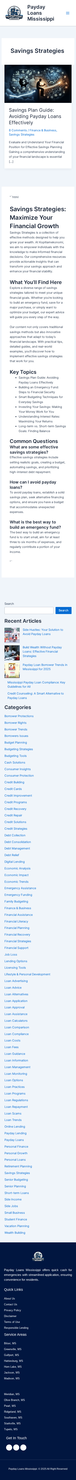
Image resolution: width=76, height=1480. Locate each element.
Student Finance (15, 1219)
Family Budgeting (16, 901)
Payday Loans (14, 1140)
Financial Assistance (18, 915)
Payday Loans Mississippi (40, 13)
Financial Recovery (17, 934)
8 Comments (18, 130)
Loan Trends (13, 1120)
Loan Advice (12, 987)
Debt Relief (11, 855)
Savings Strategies (21, 134)
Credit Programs (15, 802)
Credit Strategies (15, 828)
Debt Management (17, 848)
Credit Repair (13, 815)
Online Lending (14, 1126)
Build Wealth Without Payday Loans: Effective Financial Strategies (42, 651)
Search (9, 604)
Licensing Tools (15, 967)
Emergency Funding (18, 895)
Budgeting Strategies (18, 749)
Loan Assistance (15, 1014)
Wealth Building (14, 1233)
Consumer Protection (19, 775)
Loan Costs (12, 1040)
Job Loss (10, 954)
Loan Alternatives (16, 994)
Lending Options (15, 961)
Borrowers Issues (16, 736)
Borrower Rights (15, 723)
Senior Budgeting (16, 1179)
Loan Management (17, 1067)
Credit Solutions (15, 822)
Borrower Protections (19, 716)
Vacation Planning (16, 1226)
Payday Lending (15, 1133)
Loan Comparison (16, 1027)
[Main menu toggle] (67, 13)
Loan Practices (14, 1087)
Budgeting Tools (15, 756)
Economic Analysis (17, 868)
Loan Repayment (16, 1107)
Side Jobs (11, 1206)
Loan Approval (14, 1007)
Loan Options (13, 1080)
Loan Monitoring (15, 1074)
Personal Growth (16, 1153)
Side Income (12, 1199)
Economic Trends (16, 882)
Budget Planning (15, 742)
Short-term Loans (16, 1193)
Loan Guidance (14, 1054)
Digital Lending (14, 862)
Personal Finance (16, 1146)
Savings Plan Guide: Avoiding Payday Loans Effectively (35, 116)
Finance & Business (43, 130)
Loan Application (16, 1001)
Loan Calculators (16, 1021)
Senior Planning (15, 1186)
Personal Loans (15, 1159)
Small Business (14, 1213)
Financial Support (16, 948)
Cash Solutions (14, 762)
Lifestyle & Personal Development (27, 974)
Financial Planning (16, 928)
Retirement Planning (18, 1166)
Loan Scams (12, 1113)
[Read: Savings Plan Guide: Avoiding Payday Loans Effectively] (37, 83)
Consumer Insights (17, 769)
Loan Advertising (16, 981)
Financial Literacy (16, 921)
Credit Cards (13, 789)
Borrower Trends (15, 729)
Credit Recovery (15, 809)
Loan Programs (15, 1093)
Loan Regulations (16, 1100)
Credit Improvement (18, 795)
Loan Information (16, 1060)
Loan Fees (11, 1047)
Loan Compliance (16, 1034)
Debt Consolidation (17, 842)
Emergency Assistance (20, 888)
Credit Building (14, 782)
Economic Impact (16, 875)
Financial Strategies (17, 941)
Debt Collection (15, 835)
